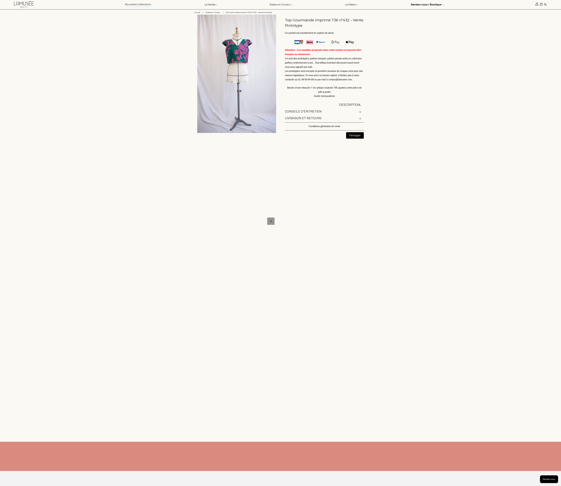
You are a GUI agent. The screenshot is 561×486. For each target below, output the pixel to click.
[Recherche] (545, 5)
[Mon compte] (537, 4)
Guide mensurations (324, 96)
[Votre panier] (542, 4)
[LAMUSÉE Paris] (24, 4)
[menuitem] (139, 4)
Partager (355, 135)
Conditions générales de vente (324, 126)
